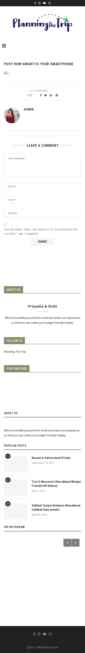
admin (29, 109)
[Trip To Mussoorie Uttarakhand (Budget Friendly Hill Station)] (16, 487)
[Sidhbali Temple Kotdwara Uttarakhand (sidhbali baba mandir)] (16, 511)
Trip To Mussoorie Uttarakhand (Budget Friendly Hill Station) (56, 484)
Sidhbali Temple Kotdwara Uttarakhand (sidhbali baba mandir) (56, 507)
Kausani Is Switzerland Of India (51, 458)
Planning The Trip (15, 351)
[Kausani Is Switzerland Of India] (16, 464)
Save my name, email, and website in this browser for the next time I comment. (40, 231)
